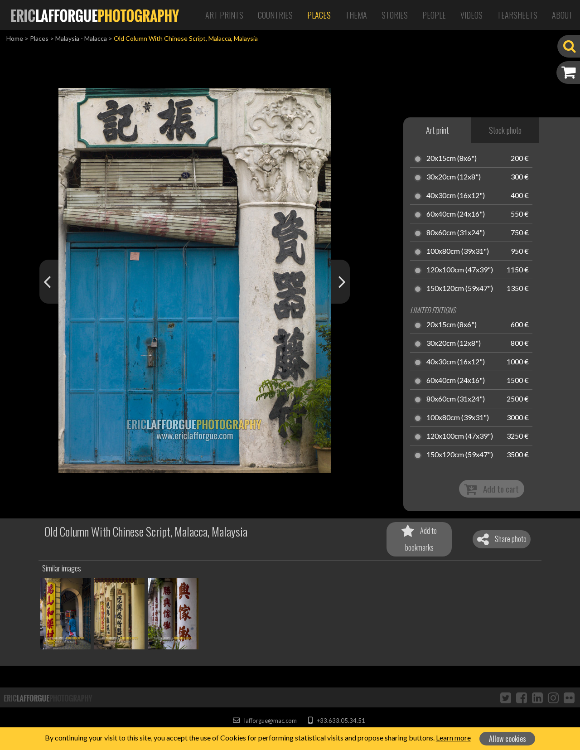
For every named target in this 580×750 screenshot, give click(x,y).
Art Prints (224, 15)
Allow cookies (507, 738)
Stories (395, 15)
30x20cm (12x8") (453, 177)
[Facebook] (521, 697)
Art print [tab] (437, 130)
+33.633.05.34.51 (340, 720)
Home (14, 38)
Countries (275, 15)
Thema (356, 15)
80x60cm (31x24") (455, 233)
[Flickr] (569, 697)
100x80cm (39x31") (457, 251)
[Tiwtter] (505, 697)
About (562, 15)
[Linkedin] (537, 697)
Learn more (453, 737)
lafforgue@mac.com (269, 720)
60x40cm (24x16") (455, 214)
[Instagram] (553, 697)
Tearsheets (517, 15)
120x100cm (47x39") (459, 270)
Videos (471, 15)
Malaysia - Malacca (81, 38)
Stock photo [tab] (505, 130)
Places (319, 15)
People (434, 15)
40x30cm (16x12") (455, 195)
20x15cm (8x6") (451, 158)
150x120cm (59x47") (459, 288)
